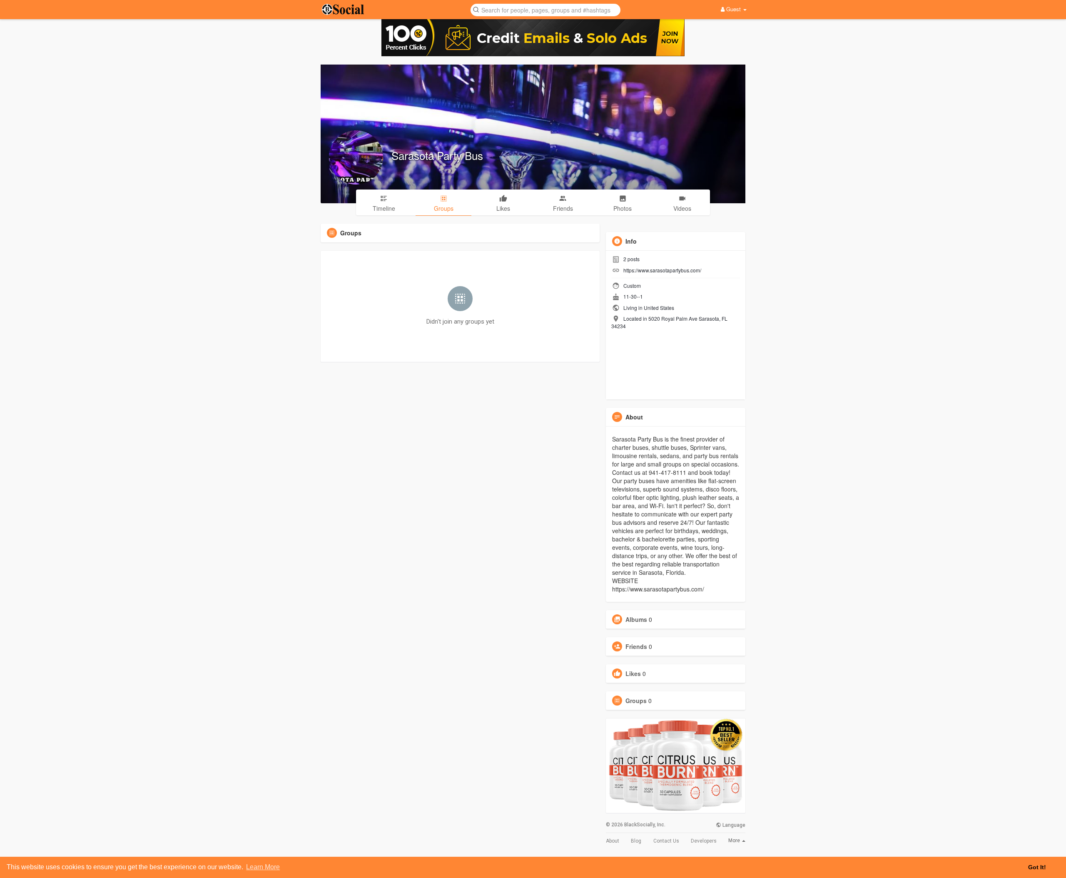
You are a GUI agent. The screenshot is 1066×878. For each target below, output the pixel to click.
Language (733, 825)
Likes (633, 673)
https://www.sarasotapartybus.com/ (662, 270)
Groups (636, 700)
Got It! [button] (1037, 867)
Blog (636, 840)
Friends (636, 646)
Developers (704, 840)
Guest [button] (733, 9)
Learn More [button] (263, 867)
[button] (545, 9)
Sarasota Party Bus (437, 155)
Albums (636, 619)
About (612, 840)
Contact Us (666, 840)
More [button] (734, 840)
